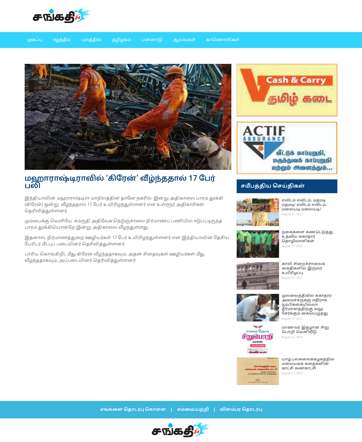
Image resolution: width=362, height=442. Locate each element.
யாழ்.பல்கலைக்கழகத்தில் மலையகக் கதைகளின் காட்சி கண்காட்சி (308, 364)
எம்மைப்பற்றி (193, 409)
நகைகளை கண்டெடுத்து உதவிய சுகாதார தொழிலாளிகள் (307, 237)
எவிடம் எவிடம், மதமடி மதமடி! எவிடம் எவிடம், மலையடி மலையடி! (304, 205)
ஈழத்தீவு (62, 40)
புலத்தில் (91, 40)
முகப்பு (34, 40)
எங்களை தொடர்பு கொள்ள (133, 409)
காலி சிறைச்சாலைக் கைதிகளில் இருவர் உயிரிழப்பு (303, 268)
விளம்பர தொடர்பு (241, 409)
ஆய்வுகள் (184, 40)
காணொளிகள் (223, 40)
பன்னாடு (152, 40)
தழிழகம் (121, 40)
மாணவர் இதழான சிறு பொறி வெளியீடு (305, 329)
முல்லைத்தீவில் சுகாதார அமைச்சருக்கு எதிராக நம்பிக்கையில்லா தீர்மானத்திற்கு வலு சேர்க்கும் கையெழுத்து (307, 305)
